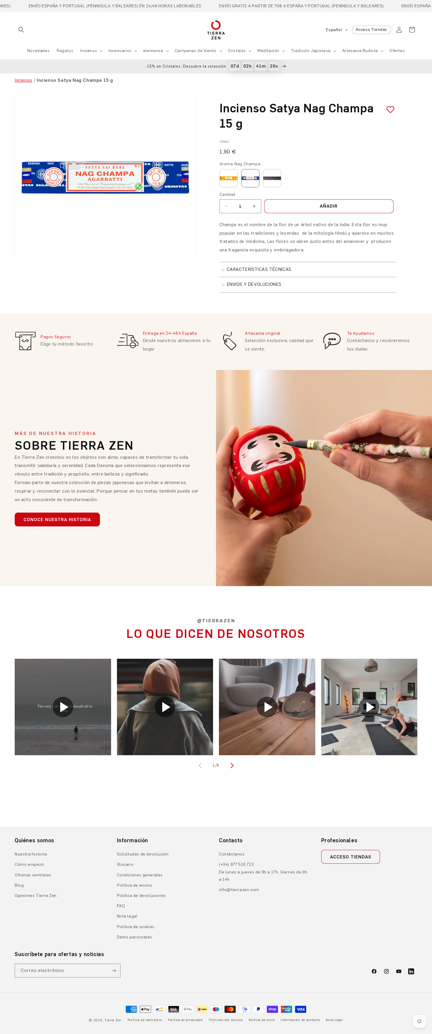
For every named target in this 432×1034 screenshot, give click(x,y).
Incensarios (120, 50)
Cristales (237, 50)
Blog (19, 885)
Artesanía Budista (360, 50)
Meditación (268, 50)
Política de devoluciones (141, 895)
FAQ (121, 905)
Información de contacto (300, 1020)
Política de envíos (135, 885)
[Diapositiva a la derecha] (231, 765)
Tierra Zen (113, 1020)
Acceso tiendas (350, 857)
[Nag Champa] (250, 178)
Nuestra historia (31, 854)
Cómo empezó (29, 864)
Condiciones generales (140, 875)
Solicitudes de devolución (143, 854)
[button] (21, 29)
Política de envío (262, 1020)
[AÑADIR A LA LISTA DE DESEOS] (388, 109)
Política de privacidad (185, 1020)
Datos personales (135, 937)
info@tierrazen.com (239, 889)
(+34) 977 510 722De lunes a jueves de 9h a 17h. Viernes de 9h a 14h (263, 872)
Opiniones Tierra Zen (36, 895)
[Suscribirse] (113, 971)
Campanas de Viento (196, 50)
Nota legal (127, 916)
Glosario (125, 864)
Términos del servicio (225, 1020)
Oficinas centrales (33, 875)
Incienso (88, 50)
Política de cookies (136, 926)
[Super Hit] (272, 178)
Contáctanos (232, 854)
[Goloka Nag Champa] (229, 178)
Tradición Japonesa (311, 50)
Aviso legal (334, 1020)
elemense (153, 50)
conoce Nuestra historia (57, 519)
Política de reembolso (145, 1020)
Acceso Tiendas (371, 29)
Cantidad (227, 194)
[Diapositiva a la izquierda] (201, 765)
